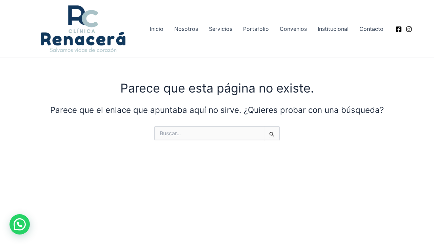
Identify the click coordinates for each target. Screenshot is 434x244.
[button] (19, 224)
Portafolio (256, 28)
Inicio (156, 28)
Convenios (293, 28)
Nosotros (186, 28)
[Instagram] (409, 29)
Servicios (220, 28)
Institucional (333, 28)
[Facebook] (399, 29)
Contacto (371, 28)
